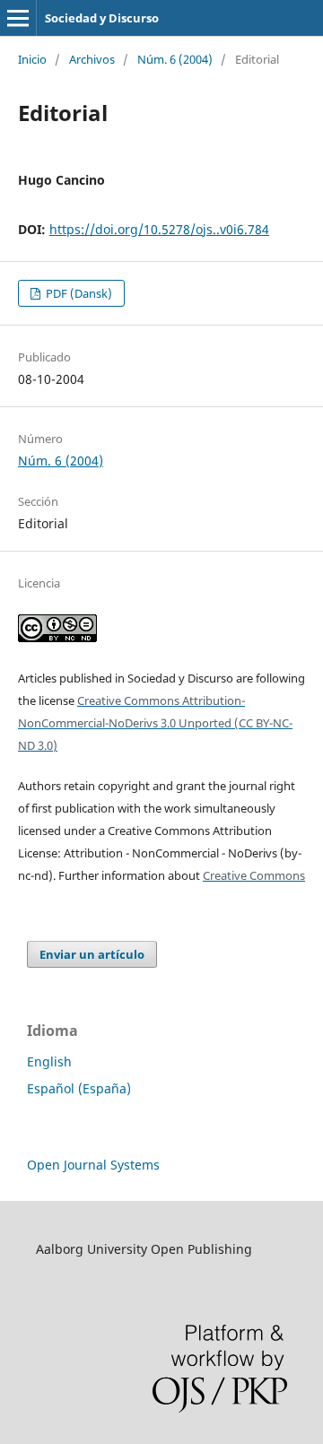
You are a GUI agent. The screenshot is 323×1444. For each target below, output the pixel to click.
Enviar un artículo (91, 954)
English (49, 1061)
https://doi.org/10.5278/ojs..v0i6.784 (159, 229)
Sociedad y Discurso (102, 18)
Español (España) (79, 1088)
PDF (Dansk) (77, 293)
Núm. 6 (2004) (175, 59)
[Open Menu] (18, 18)
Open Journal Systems (93, 1164)
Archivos (92, 59)
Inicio (32, 59)
